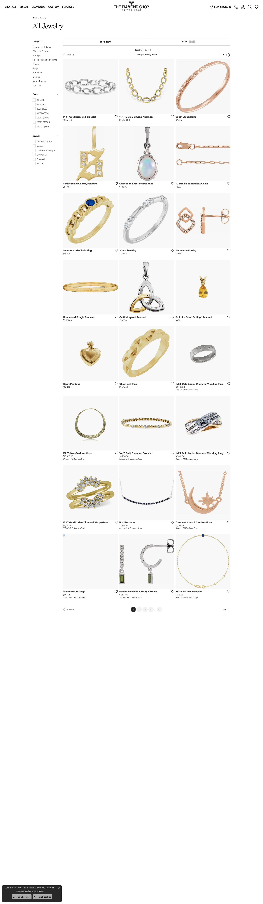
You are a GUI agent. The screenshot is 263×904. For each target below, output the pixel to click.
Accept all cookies (42, 897)
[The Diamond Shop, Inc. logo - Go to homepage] (131, 7)
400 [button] (159, 609)
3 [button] (145, 609)
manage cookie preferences (29, 891)
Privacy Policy (44, 887)
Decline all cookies (22, 897)
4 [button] (151, 609)
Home (35, 18)
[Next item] (114, 153)
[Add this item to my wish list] (115, 116)
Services (68, 6)
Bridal (23, 6)
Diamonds (38, 6)
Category (37, 41)
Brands (36, 136)
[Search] (250, 7)
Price (35, 94)
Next (225, 55)
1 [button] (134, 609)
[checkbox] (38, 100)
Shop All (10, 6)
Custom (53, 6)
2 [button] (139, 609)
